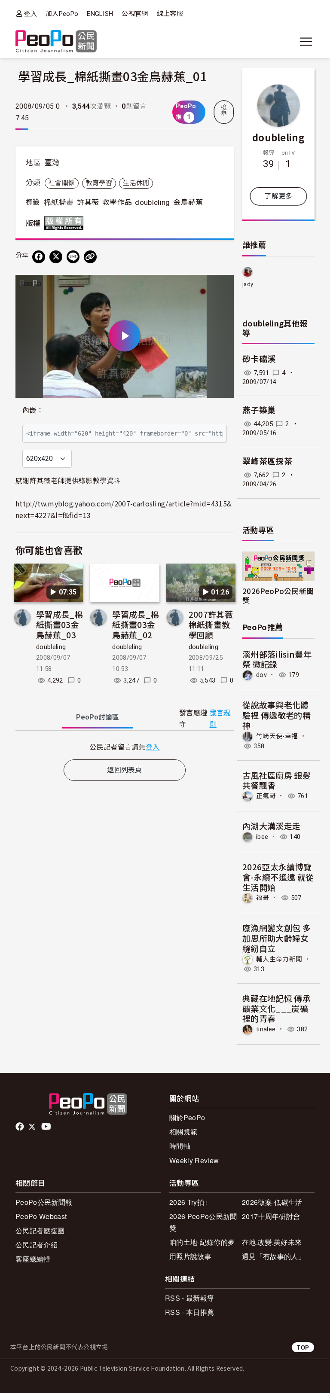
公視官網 (135, 14)
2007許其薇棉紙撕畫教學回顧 (211, 624)
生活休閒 (136, 183)
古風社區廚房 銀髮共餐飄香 (276, 780)
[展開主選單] (306, 41)
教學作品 (117, 202)
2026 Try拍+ (188, 1202)
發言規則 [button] (220, 719)
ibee (262, 837)
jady (247, 284)
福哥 (262, 898)
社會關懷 (62, 183)
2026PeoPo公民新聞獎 (278, 595)
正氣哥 (266, 796)
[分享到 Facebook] (38, 256)
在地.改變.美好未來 (272, 1242)
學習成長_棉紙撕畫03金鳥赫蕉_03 (59, 624)
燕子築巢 (258, 410)
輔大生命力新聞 (279, 959)
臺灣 (52, 163)
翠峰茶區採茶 (267, 461)
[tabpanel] (124, 747)
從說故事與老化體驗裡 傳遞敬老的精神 (276, 715)
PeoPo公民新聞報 (43, 1202)
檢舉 (224, 110)
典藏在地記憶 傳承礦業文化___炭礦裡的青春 (276, 1008)
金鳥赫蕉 (188, 202)
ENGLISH (100, 14)
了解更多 (278, 196)
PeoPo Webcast (41, 1216)
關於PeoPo (187, 1117)
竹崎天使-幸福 (277, 736)
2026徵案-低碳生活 (272, 1202)
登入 (30, 13)
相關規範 (183, 1132)
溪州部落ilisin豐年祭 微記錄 (277, 659)
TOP (303, 1347)
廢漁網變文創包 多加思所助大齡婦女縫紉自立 (276, 938)
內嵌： (32, 410)
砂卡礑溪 (258, 359)
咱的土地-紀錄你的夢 (202, 1242)
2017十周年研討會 (271, 1216)
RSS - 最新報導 (189, 1298)
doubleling (152, 202)
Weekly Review (194, 1160)
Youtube (46, 1126)
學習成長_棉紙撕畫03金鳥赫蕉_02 (135, 624)
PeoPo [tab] (97, 717)
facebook (20, 1126)
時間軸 (179, 1146)
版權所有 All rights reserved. (65, 223)
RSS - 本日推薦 (189, 1312)
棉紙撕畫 (58, 202)
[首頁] (56, 42)
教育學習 (99, 183)
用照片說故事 (190, 1256)
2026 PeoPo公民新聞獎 (203, 1222)
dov (261, 675)
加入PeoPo (62, 14)
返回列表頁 (124, 770)
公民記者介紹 (36, 1245)
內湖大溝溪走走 (271, 826)
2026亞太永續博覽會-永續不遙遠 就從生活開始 (278, 877)
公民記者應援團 (39, 1230)
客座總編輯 (33, 1259)
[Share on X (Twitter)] (55, 256)
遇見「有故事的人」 (273, 1256)
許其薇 (88, 202)
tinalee (265, 1029)
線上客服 (170, 14)
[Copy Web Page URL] (90, 256)
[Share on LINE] (73, 256)
